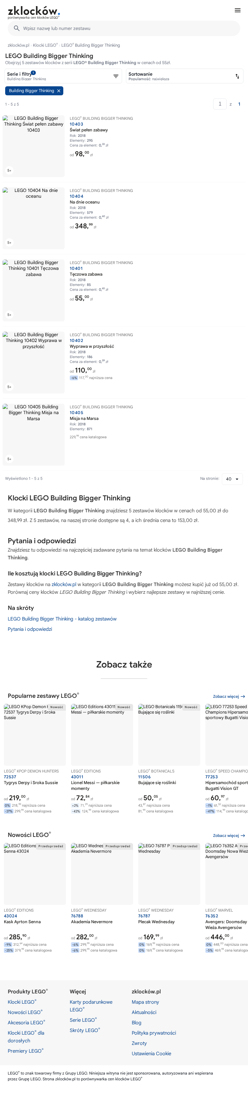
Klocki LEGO (45, 45)
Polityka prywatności (154, 1033)
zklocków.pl (18, 45)
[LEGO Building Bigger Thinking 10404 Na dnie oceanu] (34, 218)
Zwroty (139, 1043)
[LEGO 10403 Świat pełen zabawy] (34, 146)
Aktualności (144, 1012)
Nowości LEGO (25, 1012)
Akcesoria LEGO (26, 1022)
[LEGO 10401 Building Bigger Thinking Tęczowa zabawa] (34, 290)
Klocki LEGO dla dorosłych (26, 1036)
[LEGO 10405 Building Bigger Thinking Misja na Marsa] (34, 435)
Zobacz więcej (226, 696)
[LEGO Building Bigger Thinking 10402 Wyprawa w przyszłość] (34, 362)
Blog (136, 1023)
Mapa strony (145, 1002)
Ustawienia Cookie (151, 1054)
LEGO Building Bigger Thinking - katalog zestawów (62, 619)
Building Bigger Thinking (31, 90)
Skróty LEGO (85, 1030)
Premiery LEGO (26, 1050)
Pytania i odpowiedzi (30, 629)
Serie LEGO (83, 1020)
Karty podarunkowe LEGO (91, 1006)
